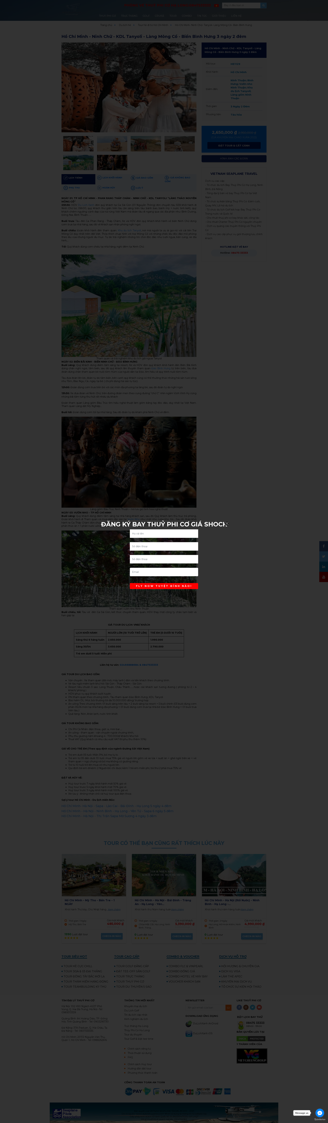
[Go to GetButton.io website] (319, 1119)
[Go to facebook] (320, 1113)
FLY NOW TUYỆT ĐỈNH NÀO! (164, 586)
